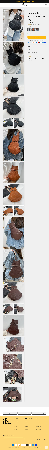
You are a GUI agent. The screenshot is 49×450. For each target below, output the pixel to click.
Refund (15, 426)
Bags (10, 413)
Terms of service (24, 447)
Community (27, 431)
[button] (2, 4)
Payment (16, 431)
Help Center (27, 421)
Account (26, 429)
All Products (38, 429)
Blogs (15, 423)
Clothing (37, 421)
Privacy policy (17, 447)
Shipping (29, 24)
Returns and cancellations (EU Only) (34, 447)
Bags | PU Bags (24, 413)
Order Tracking (28, 423)
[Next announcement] (46, 1)
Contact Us (27, 426)
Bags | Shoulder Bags (39, 413)
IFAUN (13, 447)
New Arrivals (38, 431)
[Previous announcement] (2, 1)
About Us (16, 421)
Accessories (38, 426)
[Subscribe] (23, 439)
